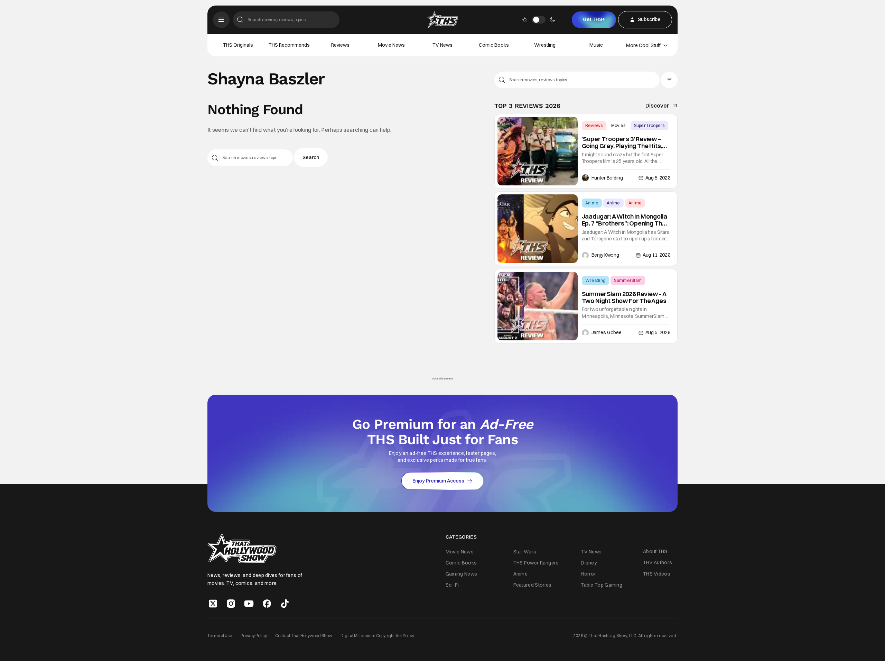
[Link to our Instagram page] (230, 603)
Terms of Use (219, 635)
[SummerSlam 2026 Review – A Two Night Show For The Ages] (537, 306)
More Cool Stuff (643, 45)
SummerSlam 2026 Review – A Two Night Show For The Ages (624, 297)
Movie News (391, 45)
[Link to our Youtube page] (248, 603)
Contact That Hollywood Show (303, 635)
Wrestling (545, 45)
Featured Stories (532, 585)
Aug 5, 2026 (657, 178)
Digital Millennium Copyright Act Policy (377, 635)
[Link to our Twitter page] (212, 603)
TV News (442, 45)
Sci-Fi (452, 585)
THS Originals (238, 45)
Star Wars (525, 552)
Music (596, 45)
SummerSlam (628, 280)
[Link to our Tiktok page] (284, 603)
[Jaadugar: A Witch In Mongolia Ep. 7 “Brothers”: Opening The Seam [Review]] (537, 228)
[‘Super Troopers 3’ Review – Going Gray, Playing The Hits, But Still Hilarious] (537, 151)
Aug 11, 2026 (656, 255)
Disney (589, 563)
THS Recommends (289, 45)
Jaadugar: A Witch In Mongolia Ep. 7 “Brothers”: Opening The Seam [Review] (624, 220)
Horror (588, 574)
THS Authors (657, 562)
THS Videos (656, 574)
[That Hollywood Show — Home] (442, 19)
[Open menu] (221, 19)
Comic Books (494, 45)
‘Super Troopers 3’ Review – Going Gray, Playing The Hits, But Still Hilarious (622, 142)
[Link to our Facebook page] (266, 603)
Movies (618, 125)
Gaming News (461, 574)
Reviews (340, 45)
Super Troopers (649, 125)
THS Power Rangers (536, 563)
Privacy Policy (254, 635)
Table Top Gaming (601, 585)
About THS (655, 551)
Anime (592, 202)
